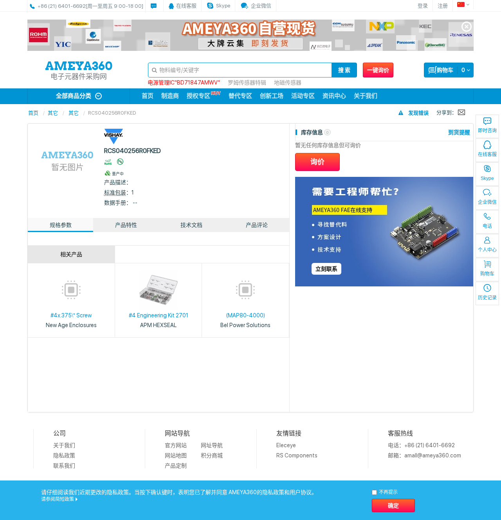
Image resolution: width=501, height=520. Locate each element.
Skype (487, 178)
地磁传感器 (287, 82)
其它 (53, 113)
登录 (423, 6)
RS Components (296, 455)
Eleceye (286, 445)
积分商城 (212, 455)
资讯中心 (334, 95)
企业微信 (487, 202)
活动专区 (303, 95)
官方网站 (176, 445)
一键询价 (378, 70)
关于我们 (365, 95)
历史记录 (487, 297)
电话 (487, 226)
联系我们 (64, 465)
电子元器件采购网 (78, 76)
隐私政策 (64, 455)
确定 (393, 505)
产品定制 (176, 465)
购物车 (487, 274)
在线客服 (487, 154)
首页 (147, 95)
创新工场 (271, 95)
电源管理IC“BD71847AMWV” (184, 82)
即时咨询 (487, 130)
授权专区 (198, 95)
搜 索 (344, 70)
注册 (443, 6)
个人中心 (487, 250)
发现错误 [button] (418, 113)
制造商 (170, 95)
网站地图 (176, 455)
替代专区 (240, 95)
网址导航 (212, 445)
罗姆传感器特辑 (247, 82)
